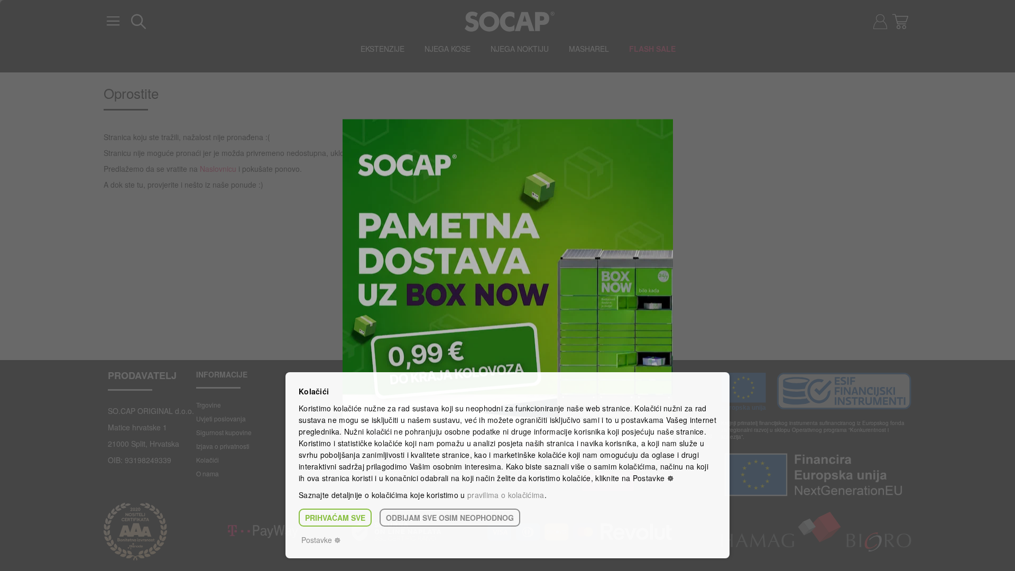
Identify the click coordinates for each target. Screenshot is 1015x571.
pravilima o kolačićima (506, 495)
